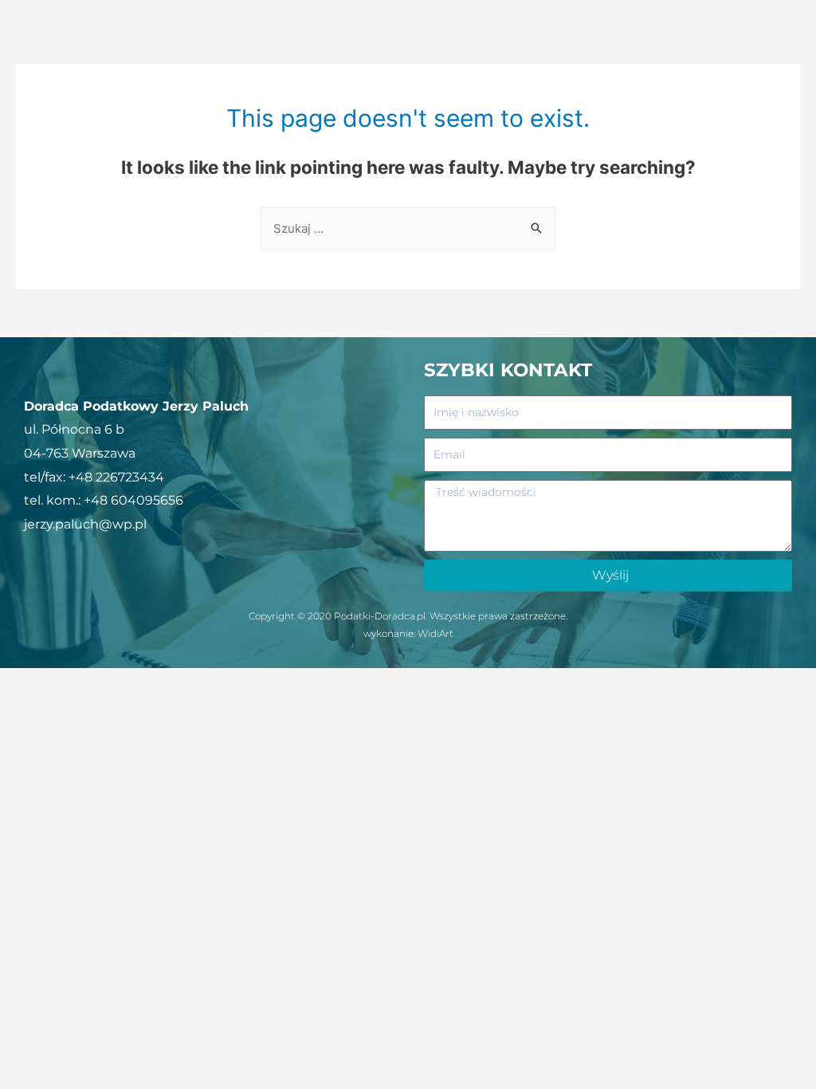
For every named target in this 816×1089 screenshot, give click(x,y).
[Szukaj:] (408, 228)
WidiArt (435, 633)
